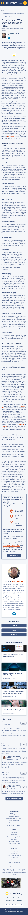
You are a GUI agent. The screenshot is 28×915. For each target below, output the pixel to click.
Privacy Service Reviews (14, 862)
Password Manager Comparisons (14, 818)
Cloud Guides (14, 834)
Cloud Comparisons (14, 816)
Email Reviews (14, 857)
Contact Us (19, 900)
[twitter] (9, 905)
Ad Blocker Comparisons (14, 823)
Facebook (14, 625)
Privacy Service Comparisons (14, 825)
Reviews (14, 848)
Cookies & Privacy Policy (16, 911)
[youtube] (12, 905)
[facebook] (6, 905)
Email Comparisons (14, 820)
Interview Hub (16, 897)
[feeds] (21, 905)
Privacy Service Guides (14, 843)
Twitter (14, 630)
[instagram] (15, 905)
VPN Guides (14, 832)
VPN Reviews (14, 851)
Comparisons (14, 811)
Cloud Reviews (14, 853)
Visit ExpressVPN (13, 555)
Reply (23, 723)
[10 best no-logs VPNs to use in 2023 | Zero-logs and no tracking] (14, 672)
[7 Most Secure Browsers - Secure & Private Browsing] (14, 653)
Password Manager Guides (14, 837)
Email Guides (14, 839)
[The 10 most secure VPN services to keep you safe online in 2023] (14, 690)
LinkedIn (14, 634)
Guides (5, 7)
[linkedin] (9, 38)
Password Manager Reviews (14, 855)
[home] (2, 7)
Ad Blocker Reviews (14, 860)
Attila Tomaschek (13, 34)
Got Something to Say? (14, 798)
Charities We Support (10, 900)
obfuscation (10, 136)
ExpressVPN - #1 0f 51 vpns (11, 545)
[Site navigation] (20, 3)
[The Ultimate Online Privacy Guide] (14, 707)
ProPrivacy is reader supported (10, 13)
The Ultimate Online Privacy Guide (13, 710)
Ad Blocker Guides (14, 841)
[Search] (25, 3)
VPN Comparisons (14, 814)
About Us (9, 897)
